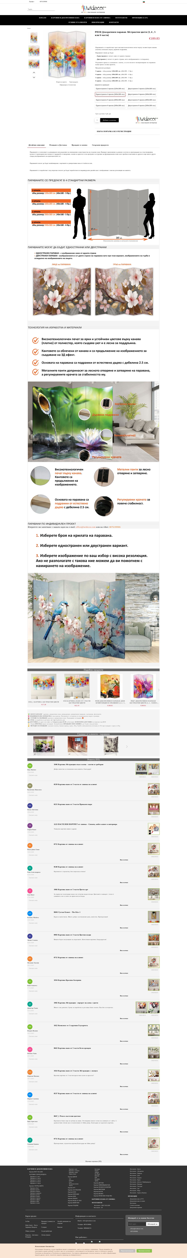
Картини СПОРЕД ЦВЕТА (36, 1186)
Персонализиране (127, 1251)
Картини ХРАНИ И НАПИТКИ (102, 1187)
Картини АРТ (71, 1187)
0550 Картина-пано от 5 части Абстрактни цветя (76, 702)
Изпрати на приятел (61, 82)
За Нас (27, 1221)
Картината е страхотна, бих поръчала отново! (70, 871)
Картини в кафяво (35, 1199)
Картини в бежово (35, 1191)
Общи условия (30, 1231)
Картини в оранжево (35, 1193)
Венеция (97, 1175)
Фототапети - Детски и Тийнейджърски (140, 1182)
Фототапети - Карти (135, 1180)
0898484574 (87, 1228)
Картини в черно (73, 1172)
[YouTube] (158, 2)
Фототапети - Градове (136, 1177)
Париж (96, 1170)
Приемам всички (144, 1251)
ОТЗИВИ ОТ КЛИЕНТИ (77, 22)
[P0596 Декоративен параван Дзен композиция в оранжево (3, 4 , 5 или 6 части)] (110, 686)
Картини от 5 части (35, 1183)
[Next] (158, 690)
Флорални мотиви (73, 1184)
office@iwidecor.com (89, 1221)
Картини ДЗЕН (72, 1196)
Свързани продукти (100, 145)
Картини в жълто (34, 1189)
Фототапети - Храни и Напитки (138, 1193)
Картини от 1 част (35, 1176)
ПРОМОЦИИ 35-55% (140, 18)
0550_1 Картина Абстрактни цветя (43, 702)
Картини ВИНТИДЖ (99, 1189)
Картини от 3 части (35, 1180)
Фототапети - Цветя (135, 1169)
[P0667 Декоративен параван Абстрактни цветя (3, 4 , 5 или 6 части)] (143, 686)
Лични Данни (45, 1235)
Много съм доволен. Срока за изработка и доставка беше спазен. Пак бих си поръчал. (83, 1007)
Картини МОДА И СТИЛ (74, 1200)
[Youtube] (89, 1232)
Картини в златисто (74, 1170)
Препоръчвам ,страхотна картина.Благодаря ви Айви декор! (74, 1143)
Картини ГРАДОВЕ (73, 1205)
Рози (70, 1182)
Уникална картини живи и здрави (65, 829)
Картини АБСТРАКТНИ (74, 1190)
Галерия (43, 1227)
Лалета (71, 1185)
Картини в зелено (35, 1203)
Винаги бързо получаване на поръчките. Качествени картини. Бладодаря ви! (80, 939)
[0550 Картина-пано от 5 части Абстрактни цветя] (77, 686)
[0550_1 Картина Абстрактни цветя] (43, 686)
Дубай (96, 1180)
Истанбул (97, 1179)
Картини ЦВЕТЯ (72, 1176)
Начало (29, 28)
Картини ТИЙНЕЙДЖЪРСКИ (102, 1185)
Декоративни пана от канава (137, 1201)
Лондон (97, 1172)
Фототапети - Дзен (135, 1175)
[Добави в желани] (158, 114)
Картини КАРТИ (98, 1191)
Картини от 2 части (35, 1178)
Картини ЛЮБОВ (72, 1198)
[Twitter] (153, 2)
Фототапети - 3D (98, 1207)
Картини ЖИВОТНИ (73, 1202)
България (97, 1169)
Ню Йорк (97, 1174)
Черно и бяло (72, 1174)
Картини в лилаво (35, 1196)
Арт (70, 1179)
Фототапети (133, 1203)
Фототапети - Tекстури (136, 1186)
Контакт (60, 1227)
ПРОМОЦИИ (132, 1196)
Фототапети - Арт (134, 1188)
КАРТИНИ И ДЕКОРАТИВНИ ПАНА (65, 18)
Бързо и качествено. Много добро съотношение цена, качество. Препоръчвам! (81, 917)
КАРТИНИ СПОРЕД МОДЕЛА (37, 1174)
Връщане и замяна (79, 145)
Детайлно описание (37, 145)
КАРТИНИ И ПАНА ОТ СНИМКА (97, 18)
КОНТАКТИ (114, 22)
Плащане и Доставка (58, 145)
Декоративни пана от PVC (137, 1199)
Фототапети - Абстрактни (136, 1171)
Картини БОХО (72, 1192)
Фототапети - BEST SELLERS (102, 1205)
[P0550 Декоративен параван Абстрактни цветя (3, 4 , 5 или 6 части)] (67, 78)
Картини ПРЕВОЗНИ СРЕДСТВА (103, 1196)
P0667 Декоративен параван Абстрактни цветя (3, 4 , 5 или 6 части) (143, 702)
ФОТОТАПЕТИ (121, 18)
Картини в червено (35, 1198)
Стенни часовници (135, 1205)
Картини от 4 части (35, 1181)
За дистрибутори (46, 1231)
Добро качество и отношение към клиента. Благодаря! (72, 769)
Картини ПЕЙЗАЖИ (73, 1194)
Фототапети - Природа (136, 1173)
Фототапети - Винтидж (136, 1184)
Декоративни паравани (136, 1207)
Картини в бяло (34, 1188)
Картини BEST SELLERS (36, 1172)
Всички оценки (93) (93, 1161)
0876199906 (43, 1)
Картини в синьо (34, 1201)
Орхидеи (71, 1180)
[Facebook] (150, 2)
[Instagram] (156, 2)
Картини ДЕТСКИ (99, 1183)
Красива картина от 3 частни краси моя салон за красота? (74, 1075)
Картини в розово (35, 1194)
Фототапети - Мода (135, 1190)
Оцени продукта (73, 82)
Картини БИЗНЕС (98, 1193)
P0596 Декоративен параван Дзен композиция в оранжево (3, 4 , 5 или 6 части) (110, 702)
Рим (96, 1177)
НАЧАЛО (42, 18)
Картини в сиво (73, 1169)
